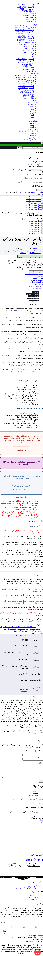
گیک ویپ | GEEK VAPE (25, 7)
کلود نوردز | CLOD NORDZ (24, 28)
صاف (8, 265)
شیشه (32, 125)
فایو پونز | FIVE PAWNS (25, 81)
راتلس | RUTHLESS (26, 44)
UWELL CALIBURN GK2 (26, 627)
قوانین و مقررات (32, 886)
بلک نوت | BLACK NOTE (25, 77)
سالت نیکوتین (34, 73)
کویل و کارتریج (33, 102)
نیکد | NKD (30, 55)
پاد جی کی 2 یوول (29, 629)
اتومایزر (31, 123)
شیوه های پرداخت (32, 897)
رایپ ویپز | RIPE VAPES (25, 34)
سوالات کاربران (33, 298)
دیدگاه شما (38, 763)
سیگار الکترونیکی (32, 137)
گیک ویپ (31, 106)
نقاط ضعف (39, 757)
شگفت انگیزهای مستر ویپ (14, 251)
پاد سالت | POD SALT (26, 38)
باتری (32, 127)
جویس (36, 23)
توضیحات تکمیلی (32, 294)
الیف (32, 115)
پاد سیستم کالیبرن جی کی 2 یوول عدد (29, 267)
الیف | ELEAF (29, 19)
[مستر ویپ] (38, 143)
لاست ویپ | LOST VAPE (25, 5)
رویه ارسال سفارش (31, 899)
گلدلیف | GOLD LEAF (26, 88)
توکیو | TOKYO (28, 96)
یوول (32, 117)
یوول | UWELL (28, 15)
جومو (32, 113)
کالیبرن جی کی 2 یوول (22, 631)
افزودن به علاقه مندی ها (34, 274)
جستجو (19, 147)
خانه (41, 192)
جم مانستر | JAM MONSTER (23, 26)
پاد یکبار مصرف (33, 129)
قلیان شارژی (29, 133)
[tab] (19, 292)
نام (41, 736)
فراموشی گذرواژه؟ (20, 170)
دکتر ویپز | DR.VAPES (26, 36)
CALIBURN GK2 (9, 627)
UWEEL (35, 249)
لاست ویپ (30, 104)
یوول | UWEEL (28, 69)
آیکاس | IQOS (29, 140)
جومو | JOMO (29, 17)
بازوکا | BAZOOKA (27, 46)
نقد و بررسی (34, 300)
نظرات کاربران (33, 296)
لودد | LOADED (28, 48)
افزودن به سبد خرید (36, 271)
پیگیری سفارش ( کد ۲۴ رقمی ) (27, 888)
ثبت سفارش (34, 895)
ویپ (37, 3)
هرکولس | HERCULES (25, 40)
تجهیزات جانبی (33, 121)
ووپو (32, 119)
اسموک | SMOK (28, 13)
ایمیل (40, 741)
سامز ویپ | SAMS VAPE (25, 32)
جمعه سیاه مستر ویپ (33, 251)
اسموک (31, 110)
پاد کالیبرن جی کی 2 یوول (13, 629)
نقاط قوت (39, 753)
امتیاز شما (39, 751)
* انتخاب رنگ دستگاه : (35, 265)
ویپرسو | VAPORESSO (25, 63)
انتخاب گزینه (34, 873)
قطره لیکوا (30, 135)
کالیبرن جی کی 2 (36, 631)
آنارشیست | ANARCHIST (24, 30)
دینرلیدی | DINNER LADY (24, 75)
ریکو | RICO (29, 21)
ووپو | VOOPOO (28, 11)
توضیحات (35, 292)
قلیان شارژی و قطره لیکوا (29, 131)
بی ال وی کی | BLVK (26, 42)
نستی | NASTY (28, 50)
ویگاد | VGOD (29, 52)
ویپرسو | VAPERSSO (26, 9)
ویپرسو (31, 108)
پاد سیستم (35, 57)
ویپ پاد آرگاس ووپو (34, 859)
